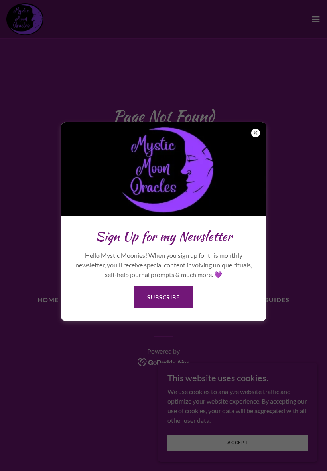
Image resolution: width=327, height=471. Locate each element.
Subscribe (163, 297)
